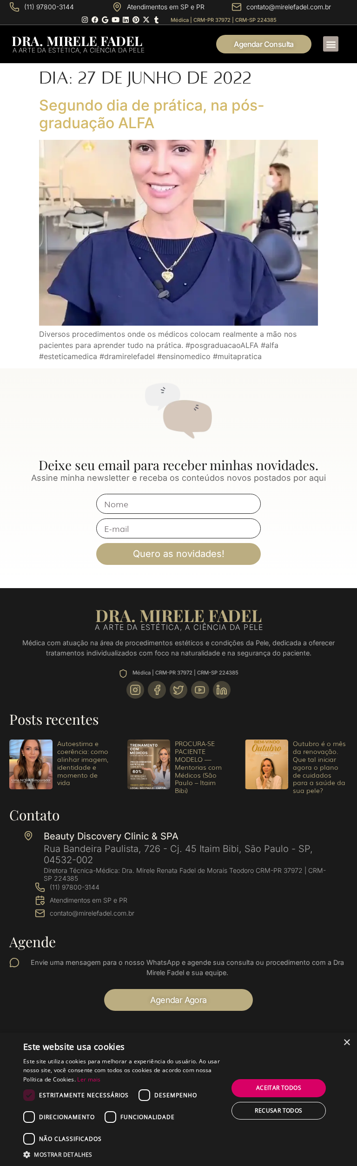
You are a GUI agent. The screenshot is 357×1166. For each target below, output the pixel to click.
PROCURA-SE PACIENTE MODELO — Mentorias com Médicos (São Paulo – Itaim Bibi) (198, 767)
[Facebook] (95, 20)
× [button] (346, 1042)
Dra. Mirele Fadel (77, 40)
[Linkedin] (126, 20)
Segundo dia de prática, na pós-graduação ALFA (151, 114)
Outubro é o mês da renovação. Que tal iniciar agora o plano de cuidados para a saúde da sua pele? (319, 767)
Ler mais (88, 1079)
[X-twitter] (146, 20)
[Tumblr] (156, 20)
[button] (330, 44)
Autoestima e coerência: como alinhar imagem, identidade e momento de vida (82, 763)
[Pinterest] (136, 20)
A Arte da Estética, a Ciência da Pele (79, 50)
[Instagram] (85, 20)
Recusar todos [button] (278, 1110)
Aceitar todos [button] (278, 1088)
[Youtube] (115, 20)
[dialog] (178, 1099)
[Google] (105, 20)
